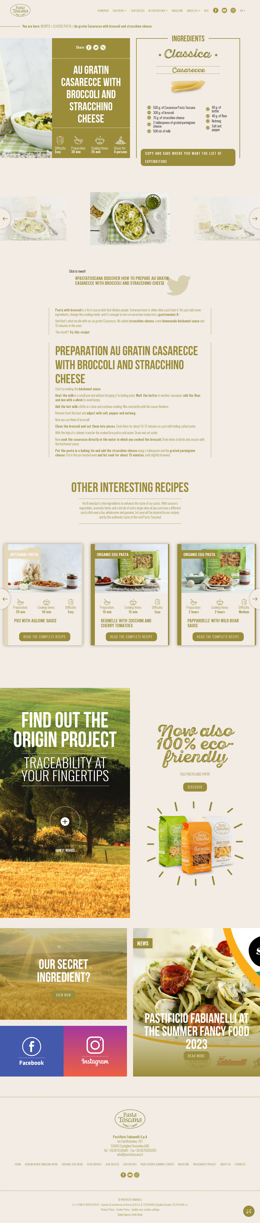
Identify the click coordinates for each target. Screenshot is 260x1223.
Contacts (240, 1164)
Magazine (177, 10)
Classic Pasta (62, 26)
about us (225, 1164)
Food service (94, 1164)
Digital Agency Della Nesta (130, 1215)
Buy (206, 10)
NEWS (142, 943)
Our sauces (137, 10)
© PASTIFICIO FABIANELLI (130, 1199)
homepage (103, 10)
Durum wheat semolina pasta (41, 1164)
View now (63, 995)
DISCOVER (195, 787)
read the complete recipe (45, 636)
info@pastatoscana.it (130, 1154)
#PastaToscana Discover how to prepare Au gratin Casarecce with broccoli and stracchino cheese (122, 280)
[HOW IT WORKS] (65, 821)
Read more (196, 1055)
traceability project (204, 1164)
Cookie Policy (123, 1209)
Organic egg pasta (72, 1164)
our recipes (129, 1164)
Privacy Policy (107, 1209)
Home (18, 1164)
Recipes (45, 26)
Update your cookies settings (145, 1209)
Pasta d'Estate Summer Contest (157, 1164)
